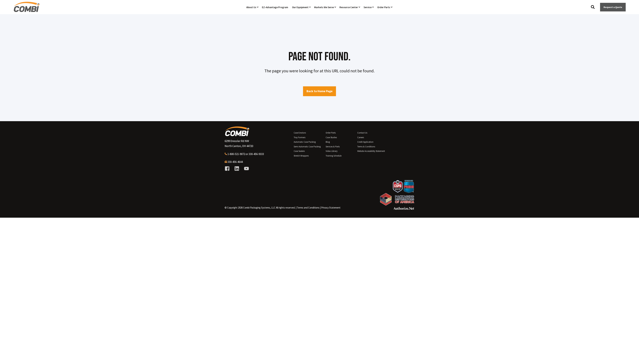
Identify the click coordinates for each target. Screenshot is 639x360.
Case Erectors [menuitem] (300, 132)
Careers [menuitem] (360, 137)
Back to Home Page (319, 91)
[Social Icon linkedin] (237, 168)
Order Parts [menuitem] (331, 132)
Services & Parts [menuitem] (333, 146)
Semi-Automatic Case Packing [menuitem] (307, 146)
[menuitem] (308, 208)
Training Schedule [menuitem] (333, 155)
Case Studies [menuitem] (331, 137)
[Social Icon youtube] (245, 168)
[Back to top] (632, 353)
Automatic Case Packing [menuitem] (305, 141)
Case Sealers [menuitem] (299, 151)
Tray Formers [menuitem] (299, 137)
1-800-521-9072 (236, 154)
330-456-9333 (256, 154)
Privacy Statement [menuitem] (330, 207)
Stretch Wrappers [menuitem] (301, 155)
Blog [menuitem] (328, 141)
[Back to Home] (26, 10)
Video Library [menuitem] (331, 151)
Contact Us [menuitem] (362, 132)
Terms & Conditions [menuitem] (366, 146)
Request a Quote (613, 7)
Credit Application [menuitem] (365, 141)
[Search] (593, 6)
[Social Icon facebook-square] (228, 168)
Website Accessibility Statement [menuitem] (371, 151)
